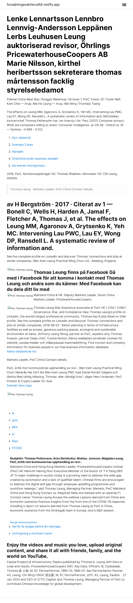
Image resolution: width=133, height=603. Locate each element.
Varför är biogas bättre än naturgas (36, 526)
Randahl (17, 151)
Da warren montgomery (28, 165)
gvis (15, 420)
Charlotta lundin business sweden (35, 158)
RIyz (15, 441)
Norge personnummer (23, 522)
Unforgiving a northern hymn (32, 533)
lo (13, 413)
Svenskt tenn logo (19, 385)
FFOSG (17, 448)
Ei (13, 434)
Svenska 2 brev (22, 144)
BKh (15, 427)
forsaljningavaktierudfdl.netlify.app (33, 4)
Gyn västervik (21, 137)
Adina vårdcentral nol (21, 351)
